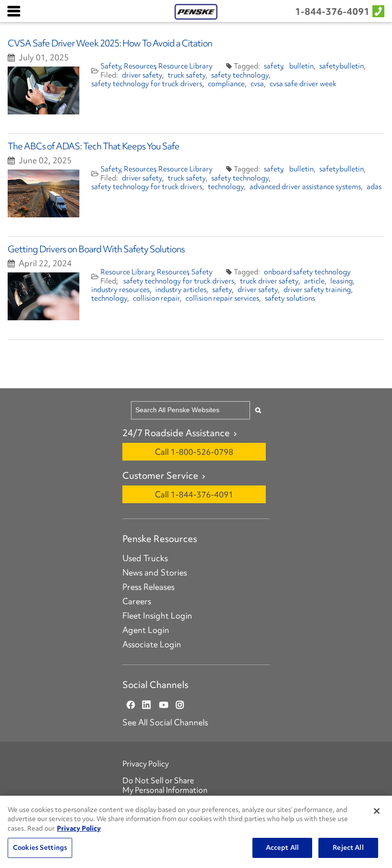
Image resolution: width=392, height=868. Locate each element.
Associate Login (151, 644)
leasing (341, 281)
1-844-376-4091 (332, 11)
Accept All (282, 847)
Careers (136, 601)
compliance (226, 83)
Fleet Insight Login (157, 615)
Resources (140, 66)
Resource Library (185, 66)
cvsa (257, 83)
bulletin (301, 66)
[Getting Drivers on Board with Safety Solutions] (43, 296)
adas (374, 186)
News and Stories (154, 572)
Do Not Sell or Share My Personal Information (164, 785)
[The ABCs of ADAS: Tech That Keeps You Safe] (43, 193)
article (314, 281)
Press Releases (148, 587)
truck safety (187, 75)
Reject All (348, 847)
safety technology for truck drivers (146, 83)
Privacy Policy (145, 763)
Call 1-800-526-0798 (194, 451)
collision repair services (222, 298)
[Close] (376, 811)
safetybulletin (341, 66)
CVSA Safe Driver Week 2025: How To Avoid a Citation (110, 43)
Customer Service (160, 475)
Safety (111, 66)
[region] (196, 832)
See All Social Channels (165, 722)
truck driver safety (269, 281)
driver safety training (317, 289)
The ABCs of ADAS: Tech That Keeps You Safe (93, 146)
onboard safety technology (307, 272)
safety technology (240, 75)
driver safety (142, 75)
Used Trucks (145, 558)
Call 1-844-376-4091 (194, 494)
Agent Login (145, 630)
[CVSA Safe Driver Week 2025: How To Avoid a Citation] (43, 90)
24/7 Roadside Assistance (176, 433)
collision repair (156, 298)
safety (274, 66)
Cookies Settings (40, 847)
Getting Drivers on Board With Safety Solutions (96, 249)
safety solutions (290, 298)
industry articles (181, 289)
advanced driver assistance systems (305, 186)
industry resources (120, 289)
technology (226, 186)
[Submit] (258, 410)
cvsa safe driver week (303, 83)
